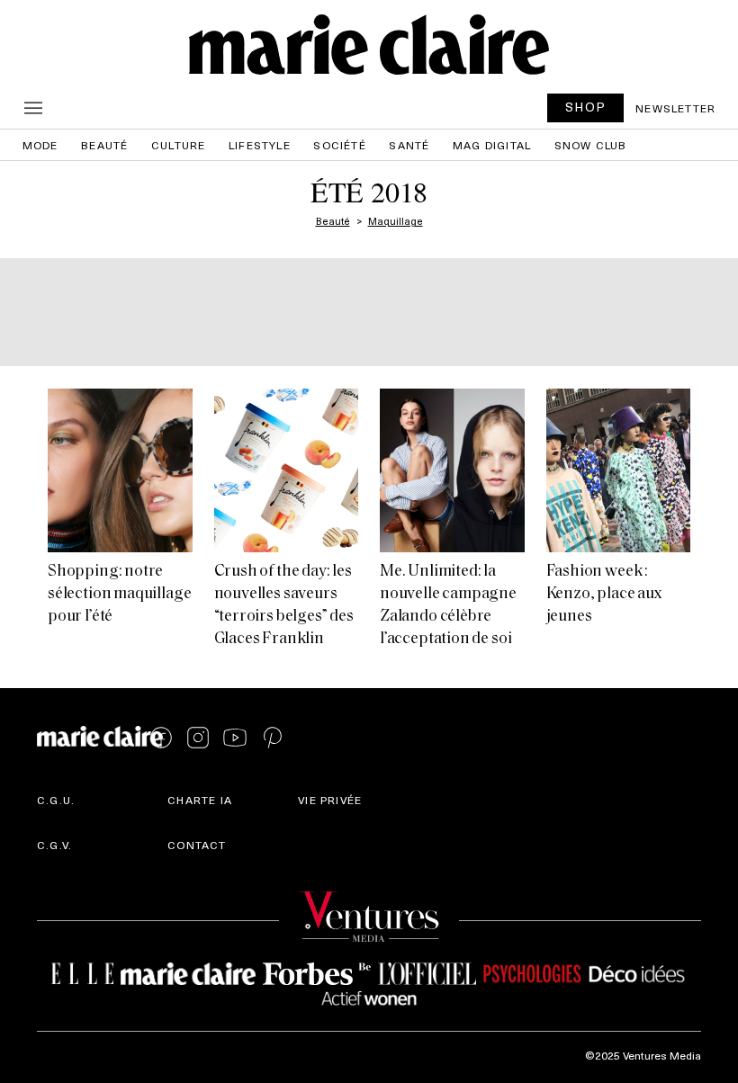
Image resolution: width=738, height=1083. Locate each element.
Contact (196, 845)
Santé (409, 145)
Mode (40, 145)
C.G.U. (56, 800)
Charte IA (199, 800)
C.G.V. (54, 845)
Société (339, 145)
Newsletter (675, 108)
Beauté (104, 145)
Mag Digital (492, 145)
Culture (178, 145)
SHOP (586, 106)
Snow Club (590, 145)
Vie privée (330, 800)
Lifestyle (260, 145)
